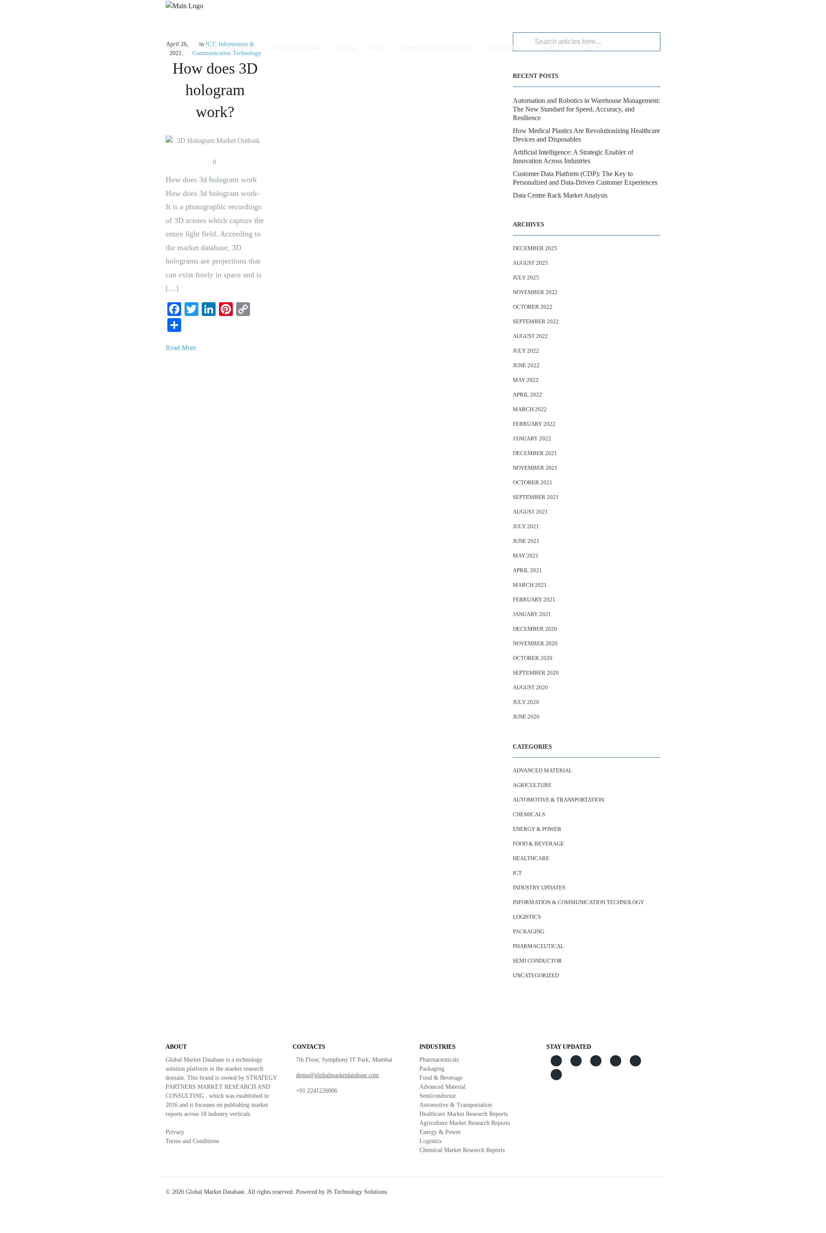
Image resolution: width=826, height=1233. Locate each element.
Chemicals (529, 814)
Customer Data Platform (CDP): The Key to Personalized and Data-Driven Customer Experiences (585, 178)
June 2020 (526, 716)
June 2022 (526, 365)
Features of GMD (296, 47)
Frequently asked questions (436, 47)
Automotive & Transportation (558, 799)
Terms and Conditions (192, 1141)
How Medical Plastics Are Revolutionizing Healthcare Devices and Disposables (586, 135)
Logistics (527, 917)
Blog (377, 47)
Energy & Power (537, 829)
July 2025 (526, 277)
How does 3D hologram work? (215, 90)
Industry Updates (539, 887)
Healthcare (531, 858)
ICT (517, 873)
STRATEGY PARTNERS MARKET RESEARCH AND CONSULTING (221, 1087)
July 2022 (526, 350)
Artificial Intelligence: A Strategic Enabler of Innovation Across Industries (573, 156)
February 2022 (534, 424)
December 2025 (535, 248)
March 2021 (530, 585)
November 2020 (535, 643)
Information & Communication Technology (578, 902)
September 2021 (536, 497)
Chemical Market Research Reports (462, 1150)
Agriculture (532, 785)
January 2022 (532, 438)
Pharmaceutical (538, 946)
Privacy (175, 1132)
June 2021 (526, 541)
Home (181, 47)
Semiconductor (437, 1096)
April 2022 (527, 394)
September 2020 (536, 672)
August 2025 (530, 263)
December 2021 (535, 453)
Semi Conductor (537, 960)
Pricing (345, 47)
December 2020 (535, 629)
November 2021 (535, 468)
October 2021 (532, 482)
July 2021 (526, 526)
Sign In (591, 47)
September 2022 (536, 321)
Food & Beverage (538, 843)
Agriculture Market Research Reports (464, 1123)
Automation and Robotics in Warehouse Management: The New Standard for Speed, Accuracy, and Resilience (586, 109)
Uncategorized (536, 975)
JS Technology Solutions (357, 1192)
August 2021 (530, 511)
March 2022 (530, 409)
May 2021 (526, 555)
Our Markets (506, 47)
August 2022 (530, 336)
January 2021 (532, 614)
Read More (181, 347)
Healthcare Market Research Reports (463, 1114)
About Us (552, 47)
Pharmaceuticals (439, 1059)
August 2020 (530, 687)
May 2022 (526, 380)
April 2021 (527, 570)
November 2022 (535, 292)
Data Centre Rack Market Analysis (560, 195)
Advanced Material (542, 770)
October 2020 (532, 658)
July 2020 (526, 702)
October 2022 (532, 307)
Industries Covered (231, 47)
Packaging (528, 931)
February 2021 (534, 599)
